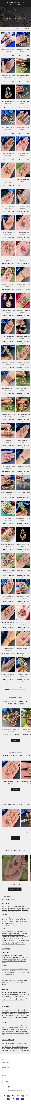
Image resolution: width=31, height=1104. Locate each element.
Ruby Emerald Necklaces (16, 936)
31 (20, 687)
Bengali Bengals (6, 998)
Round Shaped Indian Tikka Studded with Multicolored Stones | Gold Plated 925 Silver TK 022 (23, 622)
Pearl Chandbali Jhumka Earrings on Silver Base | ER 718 (23, 76)
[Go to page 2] (24, 687)
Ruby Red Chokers (22, 919)
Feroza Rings (20, 1025)
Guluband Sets (5, 936)
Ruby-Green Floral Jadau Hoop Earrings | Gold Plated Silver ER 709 (8, 206)
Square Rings (9, 1033)
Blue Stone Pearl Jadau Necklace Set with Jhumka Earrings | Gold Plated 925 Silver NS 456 (23, 102)
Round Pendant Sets (22, 1015)
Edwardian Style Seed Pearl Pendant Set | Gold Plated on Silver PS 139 (8, 622)
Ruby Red (21, 1010)
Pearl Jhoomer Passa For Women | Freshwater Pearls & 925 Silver (22, 336)
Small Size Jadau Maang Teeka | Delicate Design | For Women (8, 466)
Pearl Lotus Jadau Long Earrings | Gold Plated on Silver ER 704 (8, 596)
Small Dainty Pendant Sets (9, 1013)
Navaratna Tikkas (13, 1043)
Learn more (27, 289)
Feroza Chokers (14, 918)
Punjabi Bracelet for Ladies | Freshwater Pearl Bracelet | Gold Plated (8, 49)
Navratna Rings (12, 1025)
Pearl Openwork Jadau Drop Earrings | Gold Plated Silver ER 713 (8, 258)
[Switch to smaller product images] (28, 28)
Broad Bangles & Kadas (8, 996)
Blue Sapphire (13, 1012)
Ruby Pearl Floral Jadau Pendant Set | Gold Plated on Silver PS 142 (23, 180)
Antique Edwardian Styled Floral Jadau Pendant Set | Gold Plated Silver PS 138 (23, 570)
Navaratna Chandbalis (17, 955)
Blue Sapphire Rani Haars (14, 910)
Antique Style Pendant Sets (9, 1015)
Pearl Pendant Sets (7, 1010)
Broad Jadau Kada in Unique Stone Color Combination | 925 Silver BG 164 (23, 674)
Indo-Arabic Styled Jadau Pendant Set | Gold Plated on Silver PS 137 (8, 76)
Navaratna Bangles (24, 994)
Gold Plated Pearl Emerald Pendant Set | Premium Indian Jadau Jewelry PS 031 (8, 544)
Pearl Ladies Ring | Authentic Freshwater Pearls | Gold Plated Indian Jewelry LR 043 (8, 440)
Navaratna (15, 1010)
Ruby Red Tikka (22, 1043)
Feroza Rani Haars (16, 906)
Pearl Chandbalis (6, 955)
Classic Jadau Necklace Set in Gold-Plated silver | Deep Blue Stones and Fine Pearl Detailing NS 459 (8, 492)
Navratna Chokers (19, 921)
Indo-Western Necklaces (8, 942)
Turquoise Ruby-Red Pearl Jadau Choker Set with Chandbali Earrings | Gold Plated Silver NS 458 (8, 674)
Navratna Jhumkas (15, 969)
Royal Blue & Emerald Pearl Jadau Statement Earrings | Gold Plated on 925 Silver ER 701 (8, 570)
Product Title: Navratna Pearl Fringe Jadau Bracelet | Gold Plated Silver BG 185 (8, 232)
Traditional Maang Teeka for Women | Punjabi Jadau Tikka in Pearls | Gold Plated (23, 414)
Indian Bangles (15, 998)
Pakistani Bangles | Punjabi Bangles (11, 999)
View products (14, 889)
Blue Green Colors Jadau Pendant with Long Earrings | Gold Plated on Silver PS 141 (22, 362)
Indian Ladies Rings (19, 1031)
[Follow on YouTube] (7, 1081)
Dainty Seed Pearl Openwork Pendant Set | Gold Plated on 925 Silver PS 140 (23, 440)
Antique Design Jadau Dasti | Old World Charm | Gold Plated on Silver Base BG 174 (23, 127)
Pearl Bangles (5, 992)
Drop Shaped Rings (18, 1033)
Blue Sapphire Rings (22, 1027)
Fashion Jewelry (20, 943)
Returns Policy (5, 1067)
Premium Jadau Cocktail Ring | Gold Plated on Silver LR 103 (8, 180)
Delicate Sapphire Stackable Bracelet (8, 648)
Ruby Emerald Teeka (7, 1045)
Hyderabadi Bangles (20, 996)
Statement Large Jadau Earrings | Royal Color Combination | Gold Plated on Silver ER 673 (23, 492)
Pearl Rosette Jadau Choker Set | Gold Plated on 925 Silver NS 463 (8, 336)
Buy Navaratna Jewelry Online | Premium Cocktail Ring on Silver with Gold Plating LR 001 (23, 596)
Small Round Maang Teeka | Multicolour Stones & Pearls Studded (23, 258)
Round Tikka (16, 1045)
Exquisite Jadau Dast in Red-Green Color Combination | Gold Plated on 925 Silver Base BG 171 (8, 388)
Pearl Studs (5, 980)
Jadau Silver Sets (19, 942)
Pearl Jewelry (8, 804)
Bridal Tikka (8, 1047)
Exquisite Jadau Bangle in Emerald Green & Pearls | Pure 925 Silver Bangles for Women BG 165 (23, 518)
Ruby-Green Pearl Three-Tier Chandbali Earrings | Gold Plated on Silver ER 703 (23, 388)
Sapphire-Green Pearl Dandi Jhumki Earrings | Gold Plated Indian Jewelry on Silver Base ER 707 (8, 414)
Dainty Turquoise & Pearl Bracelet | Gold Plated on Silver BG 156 (22, 284)
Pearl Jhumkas (5, 969)
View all (15, 740)
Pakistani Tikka (16, 1047)
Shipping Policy (6, 1065)
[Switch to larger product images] (26, 28)
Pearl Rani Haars (6, 906)
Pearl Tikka (4, 1043)
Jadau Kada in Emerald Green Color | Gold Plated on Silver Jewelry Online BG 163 (8, 362)
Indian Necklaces (20, 938)
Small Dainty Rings (14, 1029)
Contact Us (5, 1075)
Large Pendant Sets (22, 1013)
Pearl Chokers (5, 918)
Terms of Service (6, 1070)
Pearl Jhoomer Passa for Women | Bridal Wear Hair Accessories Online (8, 102)
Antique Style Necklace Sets (20, 940)
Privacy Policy (5, 1073)
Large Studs (16, 982)
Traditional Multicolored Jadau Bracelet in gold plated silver (23, 310)
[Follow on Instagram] (2, 1081)
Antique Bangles (24, 998)
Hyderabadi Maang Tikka (11, 1050)
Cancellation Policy (6, 1062)
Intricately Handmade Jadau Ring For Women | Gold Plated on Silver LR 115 (23, 648)
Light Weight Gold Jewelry (14, 756)
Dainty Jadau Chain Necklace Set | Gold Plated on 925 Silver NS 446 (23, 154)
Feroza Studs (12, 980)
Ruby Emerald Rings (11, 1027)
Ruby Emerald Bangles (15, 992)
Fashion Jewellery (24, 1050)
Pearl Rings (4, 1025)
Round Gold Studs (6, 982)
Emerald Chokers (11, 919)
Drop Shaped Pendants (21, 1017)
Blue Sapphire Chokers (8, 921)
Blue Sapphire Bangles (13, 994)
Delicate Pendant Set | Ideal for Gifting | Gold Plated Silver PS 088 (8, 284)
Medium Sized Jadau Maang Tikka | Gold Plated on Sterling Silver (23, 232)
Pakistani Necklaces (7, 940)
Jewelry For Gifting (15, 850)
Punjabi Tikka (9, 1048)
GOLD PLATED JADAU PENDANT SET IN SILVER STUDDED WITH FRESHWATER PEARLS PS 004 (8, 310)
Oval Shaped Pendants (8, 1017)
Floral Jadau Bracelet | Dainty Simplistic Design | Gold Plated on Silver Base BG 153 (23, 466)
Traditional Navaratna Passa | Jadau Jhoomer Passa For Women (23, 544)
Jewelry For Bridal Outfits (8, 943)
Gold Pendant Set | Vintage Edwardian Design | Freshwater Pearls (10, 781)
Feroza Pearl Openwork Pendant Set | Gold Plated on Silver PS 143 (8, 154)
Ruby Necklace (11, 938)
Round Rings (5, 1029)
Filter (5, 28)
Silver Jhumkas (11, 974)
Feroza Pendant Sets (23, 1012)
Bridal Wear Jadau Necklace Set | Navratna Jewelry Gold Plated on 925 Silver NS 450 (10, 729)
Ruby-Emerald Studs (22, 980)
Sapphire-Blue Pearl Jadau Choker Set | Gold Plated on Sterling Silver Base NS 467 (23, 49)
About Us (4, 1059)
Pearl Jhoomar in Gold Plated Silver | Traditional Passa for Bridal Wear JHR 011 (23, 206)
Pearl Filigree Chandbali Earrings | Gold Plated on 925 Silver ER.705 (8, 127)
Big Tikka (23, 1045)
